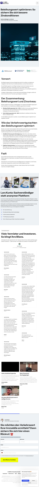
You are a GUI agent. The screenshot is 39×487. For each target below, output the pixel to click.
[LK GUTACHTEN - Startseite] (4, 3)
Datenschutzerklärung (29, 455)
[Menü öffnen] (37, 3)
